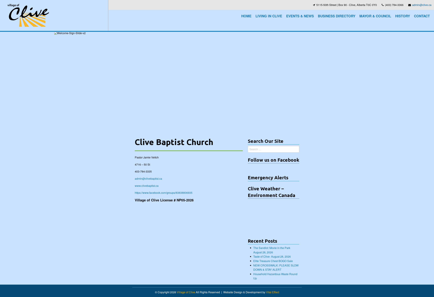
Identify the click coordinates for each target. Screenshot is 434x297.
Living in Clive (268, 15)
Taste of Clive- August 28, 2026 (272, 256)
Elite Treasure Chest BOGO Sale (273, 261)
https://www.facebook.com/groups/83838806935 (163, 193)
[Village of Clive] (28, 15)
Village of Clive (186, 292)
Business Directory (336, 15)
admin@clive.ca (421, 5)
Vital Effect (272, 292)
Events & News (300, 15)
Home (246, 15)
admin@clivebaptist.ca (148, 179)
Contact (422, 15)
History (402, 15)
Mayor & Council (375, 15)
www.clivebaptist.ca (147, 186)
